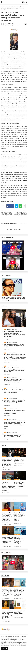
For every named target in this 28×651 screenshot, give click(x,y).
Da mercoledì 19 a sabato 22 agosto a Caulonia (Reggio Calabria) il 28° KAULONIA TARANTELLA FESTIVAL (13, 435)
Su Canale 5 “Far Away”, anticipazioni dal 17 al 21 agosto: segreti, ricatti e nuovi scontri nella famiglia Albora (14, 401)
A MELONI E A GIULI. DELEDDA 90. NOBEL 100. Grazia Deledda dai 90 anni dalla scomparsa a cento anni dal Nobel (14, 381)
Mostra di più (23, 223)
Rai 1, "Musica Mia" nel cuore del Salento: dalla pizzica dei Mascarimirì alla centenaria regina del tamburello (14, 334)
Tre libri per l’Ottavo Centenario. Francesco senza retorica (19, 613)
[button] (26, 2)
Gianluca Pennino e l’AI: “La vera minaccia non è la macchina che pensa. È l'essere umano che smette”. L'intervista (8, 592)
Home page (4, 7)
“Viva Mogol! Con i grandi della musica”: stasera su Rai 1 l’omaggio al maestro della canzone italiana (14, 412)
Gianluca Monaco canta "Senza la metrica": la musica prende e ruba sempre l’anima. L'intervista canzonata (19, 516)
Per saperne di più (21, 645)
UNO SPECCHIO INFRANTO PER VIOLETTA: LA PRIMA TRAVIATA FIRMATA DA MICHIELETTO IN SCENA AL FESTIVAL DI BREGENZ (8, 486)
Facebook (11, 206)
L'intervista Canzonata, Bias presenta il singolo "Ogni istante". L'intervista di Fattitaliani (19, 541)
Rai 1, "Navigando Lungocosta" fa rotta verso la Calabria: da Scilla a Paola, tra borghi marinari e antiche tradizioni (14, 346)
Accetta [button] (5, 648)
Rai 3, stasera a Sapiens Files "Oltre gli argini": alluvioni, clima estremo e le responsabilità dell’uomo (13, 391)
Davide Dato (10, 7)
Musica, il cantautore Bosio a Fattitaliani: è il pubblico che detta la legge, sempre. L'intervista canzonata (7, 541)
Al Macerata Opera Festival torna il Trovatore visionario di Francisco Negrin (19, 484)
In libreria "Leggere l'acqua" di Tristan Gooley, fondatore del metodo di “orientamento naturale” (19, 592)
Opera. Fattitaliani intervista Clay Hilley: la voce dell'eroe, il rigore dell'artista (19, 461)
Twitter (16, 206)
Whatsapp (20, 206)
